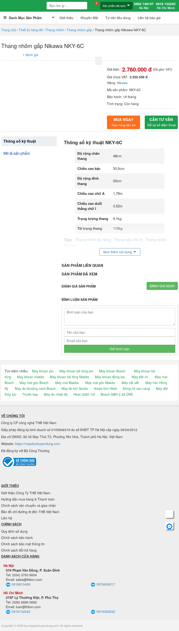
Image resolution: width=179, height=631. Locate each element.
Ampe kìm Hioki (105, 388)
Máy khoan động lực (110, 376)
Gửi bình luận (120, 348)
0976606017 (105, 584)
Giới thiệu (66, 17)
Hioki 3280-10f (84, 394)
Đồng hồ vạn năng (136, 388)
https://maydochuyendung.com (37, 443)
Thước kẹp (30, 394)
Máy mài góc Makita (100, 382)
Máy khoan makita (30, 376)
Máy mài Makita (67, 382)
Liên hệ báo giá (149, 17)
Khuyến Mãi (89, 17)
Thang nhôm (54, 29)
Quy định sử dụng (14, 531)
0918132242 (21, 611)
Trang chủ (8, 29)
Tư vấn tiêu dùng (118, 17)
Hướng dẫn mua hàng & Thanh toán (28, 499)
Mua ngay (123, 122)
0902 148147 (144, 6)
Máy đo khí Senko (75, 388)
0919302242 (105, 611)
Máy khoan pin (43, 371)
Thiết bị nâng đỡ (31, 29)
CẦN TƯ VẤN (162, 122)
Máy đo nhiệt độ (56, 394)
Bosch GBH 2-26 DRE (117, 394)
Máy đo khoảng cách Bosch (35, 388)
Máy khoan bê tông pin (76, 371)
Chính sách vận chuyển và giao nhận (28, 505)
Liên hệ (6, 518)
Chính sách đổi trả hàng (19, 550)
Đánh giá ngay (162, 286)
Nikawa (122, 82)
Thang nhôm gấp (79, 29)
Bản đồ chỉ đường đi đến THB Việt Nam (30, 511)
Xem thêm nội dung (117, 252)
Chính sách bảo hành (17, 537)
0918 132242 (166, 6)
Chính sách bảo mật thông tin (23, 544)
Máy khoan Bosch (112, 371)
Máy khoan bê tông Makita (69, 376)
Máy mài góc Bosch (34, 382)
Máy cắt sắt (130, 382)
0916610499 (21, 584)
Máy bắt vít (140, 376)
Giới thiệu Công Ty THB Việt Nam (25, 492)
